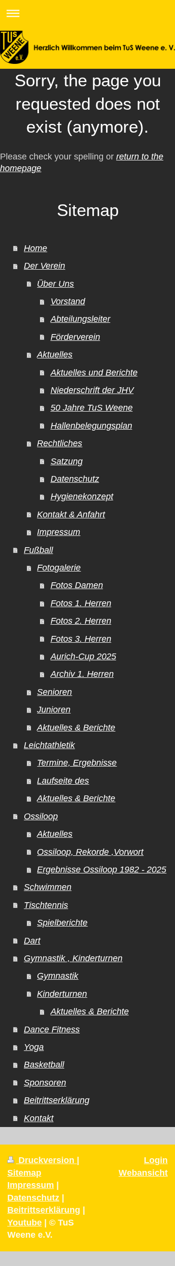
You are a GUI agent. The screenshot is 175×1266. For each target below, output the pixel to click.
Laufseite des (63, 781)
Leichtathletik (49, 745)
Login (156, 1160)
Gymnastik (57, 976)
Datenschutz (75, 479)
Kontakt (38, 1118)
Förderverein (75, 337)
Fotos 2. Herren (81, 621)
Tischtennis (46, 905)
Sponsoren (45, 1083)
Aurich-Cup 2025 (83, 656)
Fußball (38, 550)
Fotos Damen (77, 585)
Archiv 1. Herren (82, 674)
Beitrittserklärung (56, 1100)
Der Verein (44, 266)
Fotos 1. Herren (81, 603)
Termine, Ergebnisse (77, 763)
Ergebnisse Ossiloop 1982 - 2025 (101, 869)
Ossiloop (41, 816)
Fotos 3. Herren (81, 639)
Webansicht (143, 1173)
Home (35, 248)
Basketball (44, 1064)
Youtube (24, 1222)
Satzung (67, 461)
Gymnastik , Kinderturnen (73, 958)
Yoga (34, 1047)
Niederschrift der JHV (92, 390)
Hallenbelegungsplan (91, 426)
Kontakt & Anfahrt (71, 514)
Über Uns (55, 284)
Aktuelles (54, 354)
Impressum (58, 532)
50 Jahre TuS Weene (92, 408)
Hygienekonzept (82, 496)
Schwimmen (47, 887)
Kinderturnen (62, 994)
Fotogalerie (59, 568)
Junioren (53, 709)
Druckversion (46, 1160)
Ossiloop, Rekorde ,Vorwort (90, 852)
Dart (32, 941)
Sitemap (24, 1173)
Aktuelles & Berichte (76, 727)
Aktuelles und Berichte (94, 372)
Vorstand (68, 301)
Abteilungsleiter (80, 319)
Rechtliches (59, 443)
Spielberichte (62, 923)
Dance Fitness (52, 1029)
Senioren (54, 692)
